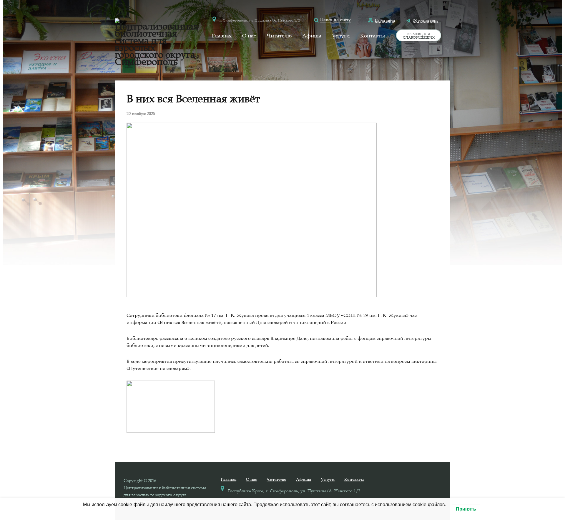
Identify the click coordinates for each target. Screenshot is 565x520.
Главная (222, 35)
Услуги (341, 35)
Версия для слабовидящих (419, 35)
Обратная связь (425, 20)
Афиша (311, 35)
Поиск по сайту (335, 19)
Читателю (279, 35)
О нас (249, 35)
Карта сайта (385, 20)
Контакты (372, 35)
